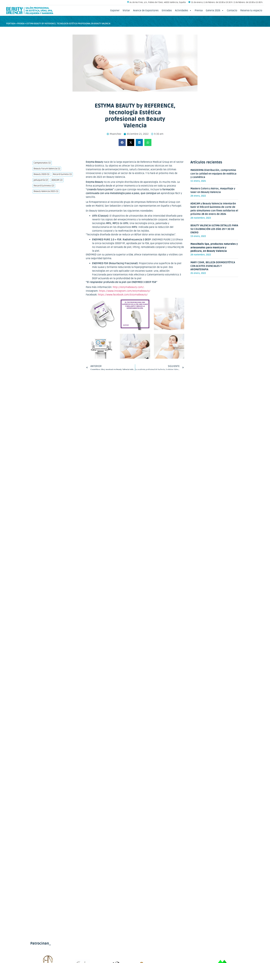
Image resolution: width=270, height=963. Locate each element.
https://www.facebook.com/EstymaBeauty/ (123, 294)
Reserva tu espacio (251, 10)
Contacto (232, 10)
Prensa (199, 10)
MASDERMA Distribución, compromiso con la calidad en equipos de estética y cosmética (213, 174)
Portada (10, 23)
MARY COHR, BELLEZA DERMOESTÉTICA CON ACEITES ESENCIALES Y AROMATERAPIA (212, 266)
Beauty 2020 (41, 174)
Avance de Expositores (146, 10)
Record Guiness (62, 174)
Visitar (126, 10)
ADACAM (57, 180)
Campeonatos (42, 163)
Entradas (167, 10)
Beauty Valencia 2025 (46, 191)
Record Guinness (44, 186)
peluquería (41, 180)
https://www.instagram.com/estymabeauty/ (124, 290)
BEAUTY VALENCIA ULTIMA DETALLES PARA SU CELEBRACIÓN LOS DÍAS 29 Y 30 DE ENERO (214, 229)
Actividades (181, 10)
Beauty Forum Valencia (47, 169)
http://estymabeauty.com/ (128, 287)
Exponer (115, 10)
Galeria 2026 (213, 10)
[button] (122, 142)
